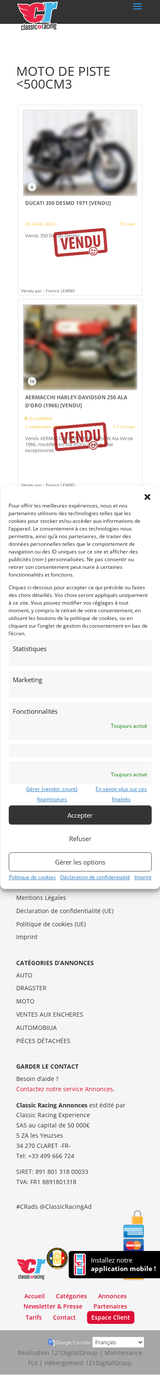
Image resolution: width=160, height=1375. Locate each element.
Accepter (80, 815)
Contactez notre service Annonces (64, 1089)
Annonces (112, 1296)
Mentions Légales (41, 898)
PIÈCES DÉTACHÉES (43, 1041)
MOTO (25, 1001)
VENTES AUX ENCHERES (49, 1014)
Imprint (142, 877)
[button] (147, 497)
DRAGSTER (31, 988)
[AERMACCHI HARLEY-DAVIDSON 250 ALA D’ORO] (80, 394)
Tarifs (34, 1317)
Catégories (71, 1296)
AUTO (24, 975)
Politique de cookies (32, 877)
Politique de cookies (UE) (51, 924)
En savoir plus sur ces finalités (121, 794)
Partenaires (110, 1306)
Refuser (80, 838)
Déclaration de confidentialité (95, 877)
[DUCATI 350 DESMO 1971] (80, 200)
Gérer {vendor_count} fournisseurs (52, 794)
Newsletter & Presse (52, 1306)
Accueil (34, 1296)
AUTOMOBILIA (36, 1027)
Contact (64, 1317)
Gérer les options (80, 862)
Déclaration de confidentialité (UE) (64, 911)
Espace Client (110, 1317)
